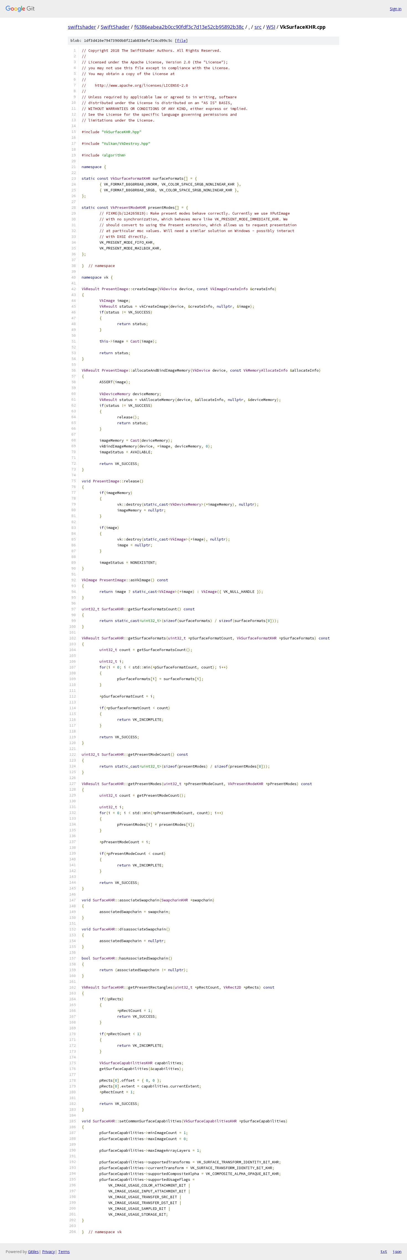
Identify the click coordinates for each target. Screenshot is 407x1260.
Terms (64, 1251)
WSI (270, 27)
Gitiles (33, 1251)
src (258, 27)
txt (383, 1251)
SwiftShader (115, 27)
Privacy (48, 1251)
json (397, 1251)
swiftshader (82, 27)
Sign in (395, 8)
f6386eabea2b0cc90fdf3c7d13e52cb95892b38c (189, 27)
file (181, 40)
